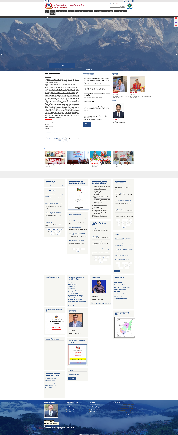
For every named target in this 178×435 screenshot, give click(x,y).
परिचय (51, 11)
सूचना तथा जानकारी (98, 11)
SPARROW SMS (48, 387)
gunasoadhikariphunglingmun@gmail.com (59, 428)
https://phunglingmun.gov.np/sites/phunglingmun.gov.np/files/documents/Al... (62, 185)
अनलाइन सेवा (88, 11)
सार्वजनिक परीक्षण (94, 411)
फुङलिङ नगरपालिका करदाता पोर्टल (51, 385)
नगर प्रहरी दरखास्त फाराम (119, 214)
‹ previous (56, 138)
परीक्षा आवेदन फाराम (71, 288)
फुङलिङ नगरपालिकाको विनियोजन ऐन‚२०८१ (122, 255)
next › (59, 140)
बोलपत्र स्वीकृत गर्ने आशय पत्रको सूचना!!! (99, 229)
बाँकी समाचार (87, 126)
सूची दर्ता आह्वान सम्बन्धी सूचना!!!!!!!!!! (92, 101)
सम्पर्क (112, 11)
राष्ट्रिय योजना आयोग (118, 296)
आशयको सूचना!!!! (95, 236)
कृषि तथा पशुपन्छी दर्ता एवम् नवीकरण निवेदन (75, 291)
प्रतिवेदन (70, 11)
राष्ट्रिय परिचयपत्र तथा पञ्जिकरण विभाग (121, 293)
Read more (48, 132)
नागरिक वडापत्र (70, 409)
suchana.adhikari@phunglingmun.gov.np (101, 303)
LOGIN (124, 11)
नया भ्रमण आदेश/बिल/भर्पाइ (119, 193)
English (111, 3)
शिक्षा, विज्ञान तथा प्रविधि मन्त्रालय (120, 289)
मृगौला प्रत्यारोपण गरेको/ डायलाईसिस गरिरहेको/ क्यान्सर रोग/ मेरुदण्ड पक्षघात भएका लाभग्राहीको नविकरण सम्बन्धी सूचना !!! (96, 80)
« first (48, 138)
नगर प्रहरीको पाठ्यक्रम (72, 282)
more (117, 271)
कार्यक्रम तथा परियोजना (60, 11)
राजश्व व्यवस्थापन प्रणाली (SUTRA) (51, 383)
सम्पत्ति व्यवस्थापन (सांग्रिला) (50, 380)
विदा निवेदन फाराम (71, 305)
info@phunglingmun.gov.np (129, 414)
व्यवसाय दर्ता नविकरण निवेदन (73, 293)
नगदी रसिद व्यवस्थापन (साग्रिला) (50, 378)
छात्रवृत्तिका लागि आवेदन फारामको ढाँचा (75, 299)
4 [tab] (91, 69)
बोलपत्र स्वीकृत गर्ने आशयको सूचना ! (98, 241)
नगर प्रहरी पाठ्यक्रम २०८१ (120, 209)
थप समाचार (87, 123)
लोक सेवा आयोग (117, 282)
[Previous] (1, 53)
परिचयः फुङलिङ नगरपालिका (52, 74)
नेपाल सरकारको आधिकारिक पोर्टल (120, 285)
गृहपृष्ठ (47, 12)
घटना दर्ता (69, 405)
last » (65, 140)
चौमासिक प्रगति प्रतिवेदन (95, 407)
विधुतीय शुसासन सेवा (79, 11)
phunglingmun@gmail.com (129, 416)
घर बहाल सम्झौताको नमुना (72, 284)
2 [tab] (88, 69)
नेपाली (117, 3)
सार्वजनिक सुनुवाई (94, 409)
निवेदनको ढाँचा (70, 411)
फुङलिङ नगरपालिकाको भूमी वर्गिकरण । (75, 227)
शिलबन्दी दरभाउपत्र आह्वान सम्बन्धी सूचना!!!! (94, 88)
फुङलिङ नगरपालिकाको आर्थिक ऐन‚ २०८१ (122, 259)
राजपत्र (51, 13)
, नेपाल (121, 282)
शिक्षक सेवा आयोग (117, 291)
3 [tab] (89, 69)
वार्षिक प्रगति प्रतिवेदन (95, 405)
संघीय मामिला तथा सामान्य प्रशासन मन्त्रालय (122, 287)
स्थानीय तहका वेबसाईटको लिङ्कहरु (120, 298)
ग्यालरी (107, 11)
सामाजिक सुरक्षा (70, 407)
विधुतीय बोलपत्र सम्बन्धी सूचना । (62, 17)
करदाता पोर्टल (117, 11)
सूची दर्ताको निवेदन (71, 286)
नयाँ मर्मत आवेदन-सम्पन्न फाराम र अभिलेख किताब (123, 186)
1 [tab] (86, 69)
